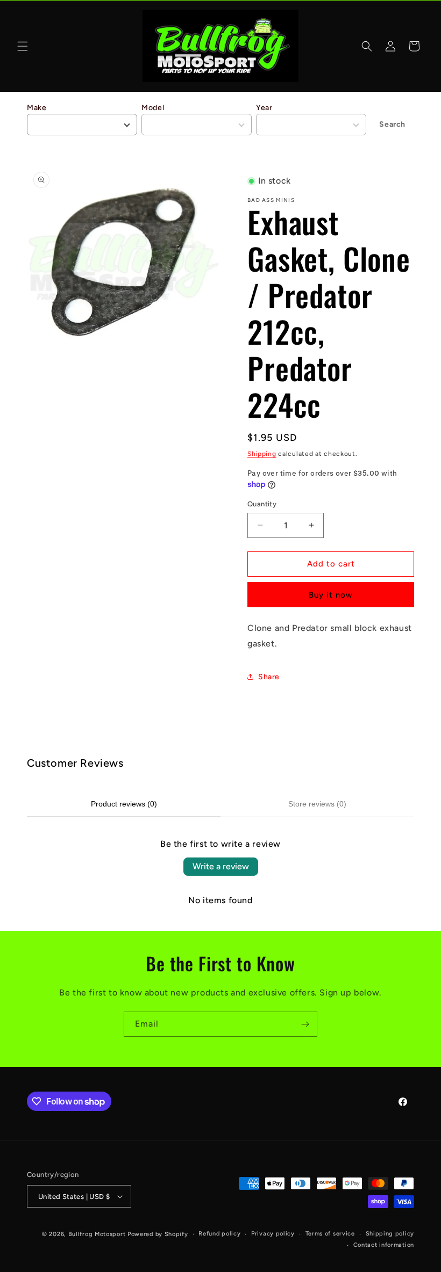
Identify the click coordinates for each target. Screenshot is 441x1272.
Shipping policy (390, 1233)
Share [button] (269, 676)
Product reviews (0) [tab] (124, 803)
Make (36, 107)
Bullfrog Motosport (97, 1234)
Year (264, 107)
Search (392, 124)
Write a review (221, 866)
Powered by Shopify (157, 1234)
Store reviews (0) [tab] (317, 803)
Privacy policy (273, 1233)
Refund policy (219, 1233)
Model (152, 107)
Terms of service (330, 1233)
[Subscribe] (305, 1024)
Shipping (261, 453)
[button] (22, 46)
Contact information (383, 1244)
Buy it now (331, 595)
